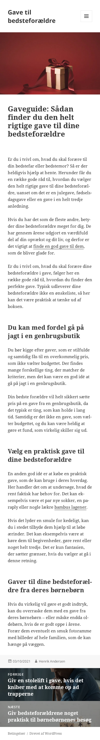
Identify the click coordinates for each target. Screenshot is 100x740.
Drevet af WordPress (45, 733)
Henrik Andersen (52, 661)
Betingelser (16, 733)
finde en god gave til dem (58, 246)
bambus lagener (70, 507)
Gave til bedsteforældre (32, 16)
